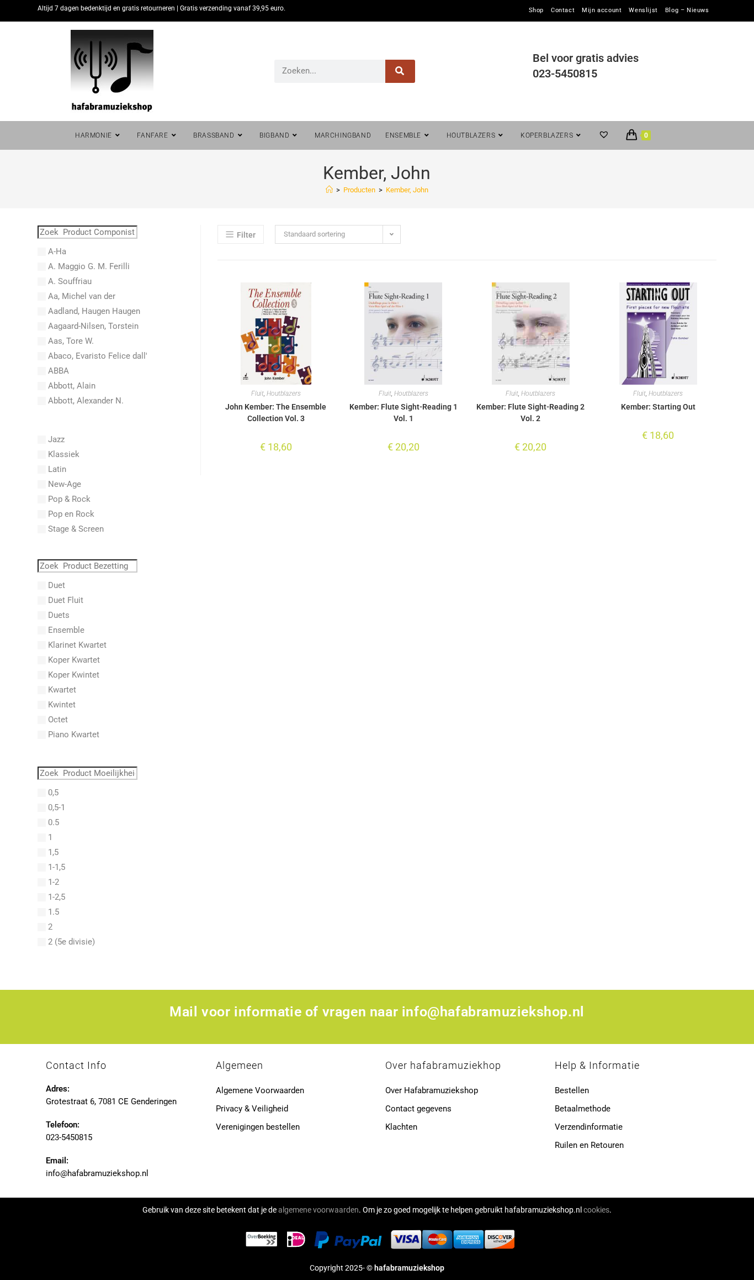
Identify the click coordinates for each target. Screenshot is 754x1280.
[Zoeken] (400, 71)
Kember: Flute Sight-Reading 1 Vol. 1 (403, 412)
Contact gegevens (418, 1109)
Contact (563, 10)
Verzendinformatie (589, 1127)
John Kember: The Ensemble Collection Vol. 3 (275, 412)
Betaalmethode (582, 1109)
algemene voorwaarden (318, 1209)
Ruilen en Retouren (589, 1145)
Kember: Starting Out (658, 406)
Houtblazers (284, 393)
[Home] (329, 190)
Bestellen (572, 1090)
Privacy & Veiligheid (252, 1109)
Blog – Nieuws (687, 10)
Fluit (257, 393)
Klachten (401, 1127)
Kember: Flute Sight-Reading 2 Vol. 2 (530, 412)
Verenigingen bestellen (258, 1127)
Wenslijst (643, 10)
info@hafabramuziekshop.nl (493, 1012)
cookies (596, 1209)
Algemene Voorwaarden (260, 1090)
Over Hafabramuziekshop (431, 1090)
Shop (536, 10)
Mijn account (602, 10)
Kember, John (407, 190)
